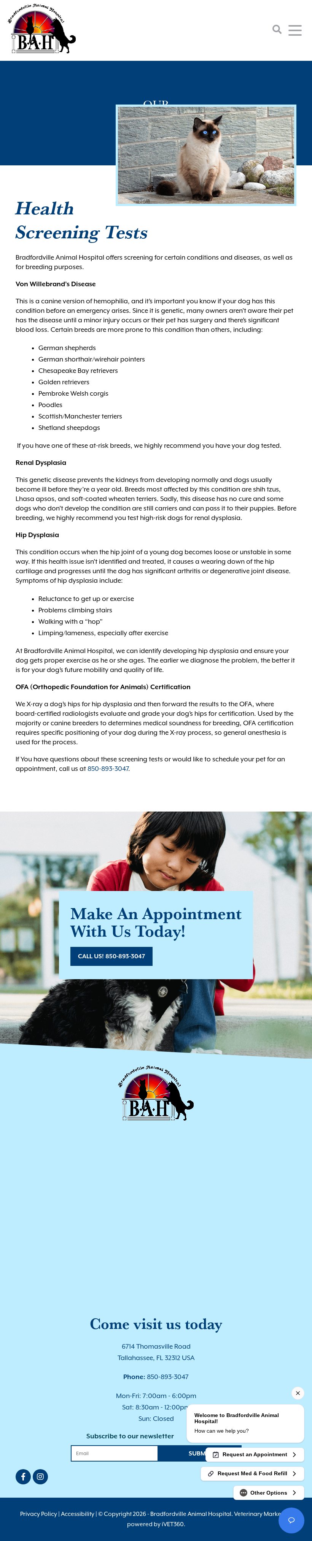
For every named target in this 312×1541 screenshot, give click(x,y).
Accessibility (77, 1514)
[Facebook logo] (23, 1476)
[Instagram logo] (40, 1476)
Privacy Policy (38, 1514)
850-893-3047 (108, 768)
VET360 (173, 1524)
